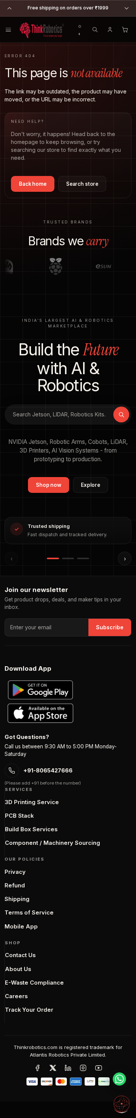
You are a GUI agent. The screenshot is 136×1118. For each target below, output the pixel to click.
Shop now (48, 485)
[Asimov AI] (121, 1103)
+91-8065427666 (48, 770)
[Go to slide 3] (83, 558)
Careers (16, 996)
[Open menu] (8, 29)
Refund (15, 885)
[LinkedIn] (68, 1067)
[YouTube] (98, 1067)
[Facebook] (37, 1067)
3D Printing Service (32, 802)
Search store (82, 184)
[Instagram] (83, 1067)
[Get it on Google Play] (40, 690)
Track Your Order (29, 1009)
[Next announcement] (126, 8)
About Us (18, 969)
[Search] (94, 29)
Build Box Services (31, 829)
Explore (90, 485)
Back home (32, 184)
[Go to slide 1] (53, 558)
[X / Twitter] (52, 1067)
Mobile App (21, 926)
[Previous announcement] (9, 8)
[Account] (110, 29)
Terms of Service (29, 912)
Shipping (17, 899)
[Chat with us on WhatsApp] (119, 1078)
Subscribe (110, 627)
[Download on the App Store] (40, 713)
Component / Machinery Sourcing (52, 843)
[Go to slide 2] (68, 558)
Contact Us (20, 955)
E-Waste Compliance (34, 982)
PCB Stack (19, 815)
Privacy (15, 872)
